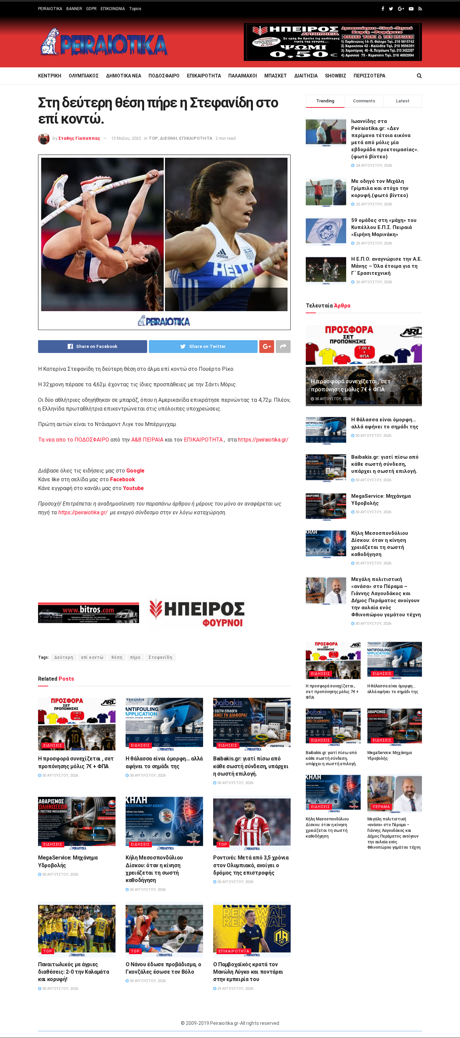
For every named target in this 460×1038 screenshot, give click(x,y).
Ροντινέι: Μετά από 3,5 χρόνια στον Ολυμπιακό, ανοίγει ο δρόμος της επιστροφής (251, 865)
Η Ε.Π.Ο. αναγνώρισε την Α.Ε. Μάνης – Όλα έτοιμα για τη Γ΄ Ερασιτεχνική (386, 266)
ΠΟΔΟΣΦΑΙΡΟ (164, 75)
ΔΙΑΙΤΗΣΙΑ (306, 75)
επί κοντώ (92, 657)
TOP (153, 138)
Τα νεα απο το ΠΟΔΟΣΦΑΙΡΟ (73, 439)
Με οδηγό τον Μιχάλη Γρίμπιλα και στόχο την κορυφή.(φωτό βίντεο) (379, 188)
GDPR (91, 8)
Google (135, 470)
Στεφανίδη (160, 657)
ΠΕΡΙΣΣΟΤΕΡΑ (369, 75)
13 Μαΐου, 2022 (126, 138)
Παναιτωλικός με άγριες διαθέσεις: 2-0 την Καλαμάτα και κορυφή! (73, 972)
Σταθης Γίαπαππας (79, 138)
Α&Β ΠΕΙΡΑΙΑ (147, 439)
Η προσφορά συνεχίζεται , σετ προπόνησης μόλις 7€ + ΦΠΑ (332, 692)
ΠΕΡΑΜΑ (381, 807)
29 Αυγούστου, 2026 (234, 988)
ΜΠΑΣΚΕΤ (275, 75)
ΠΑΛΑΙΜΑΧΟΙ (242, 75)
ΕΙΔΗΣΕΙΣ (52, 745)
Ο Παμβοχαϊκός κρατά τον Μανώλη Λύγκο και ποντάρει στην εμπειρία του (248, 972)
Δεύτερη (63, 657)
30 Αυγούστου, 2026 (59, 775)
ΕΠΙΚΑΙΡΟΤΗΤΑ (204, 75)
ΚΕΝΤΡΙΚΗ (49, 75)
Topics (135, 8)
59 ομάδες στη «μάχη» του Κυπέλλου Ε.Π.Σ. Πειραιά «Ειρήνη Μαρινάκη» (384, 227)
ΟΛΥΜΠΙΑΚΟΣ (84, 75)
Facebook (122, 479)
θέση (117, 657)
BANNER (74, 8)
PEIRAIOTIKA (50, 8)
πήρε (135, 657)
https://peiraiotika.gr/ (263, 439)
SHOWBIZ (335, 75)
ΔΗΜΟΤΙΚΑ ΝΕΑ (123, 75)
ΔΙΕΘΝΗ (168, 138)
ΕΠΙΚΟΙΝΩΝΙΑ (113, 8)
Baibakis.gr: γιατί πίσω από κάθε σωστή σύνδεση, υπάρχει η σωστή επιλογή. (250, 766)
